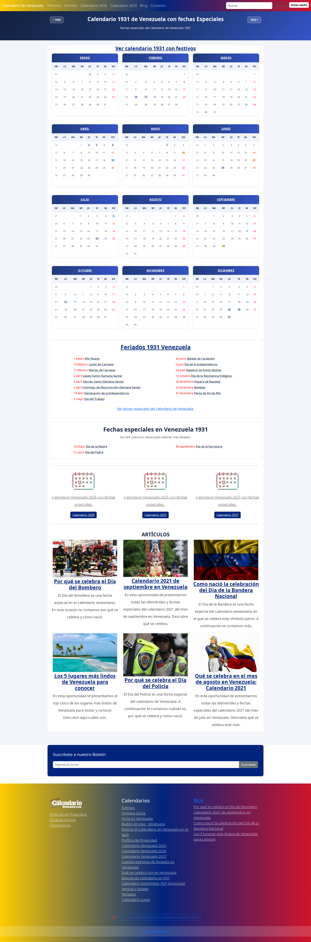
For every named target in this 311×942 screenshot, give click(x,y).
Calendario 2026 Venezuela (155, 931)
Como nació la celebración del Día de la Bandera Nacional (226, 590)
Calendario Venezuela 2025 (144, 845)
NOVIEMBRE (155, 271)
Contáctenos (60, 825)
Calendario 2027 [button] (227, 515)
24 (223, 167)
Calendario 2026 (93, 5)
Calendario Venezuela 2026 (144, 851)
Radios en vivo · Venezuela (143, 824)
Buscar (280, 6)
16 (136, 97)
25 (239, 309)
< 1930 (57, 19)
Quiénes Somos (63, 819)
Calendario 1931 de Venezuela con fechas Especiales (155, 19)
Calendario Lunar (136, 899)
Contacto (157, 5)
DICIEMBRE (226, 271)
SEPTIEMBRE (226, 200)
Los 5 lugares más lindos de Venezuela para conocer (85, 681)
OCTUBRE (85, 271)
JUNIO (226, 129)
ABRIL (84, 129)
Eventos (71, 5)
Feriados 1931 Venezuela (156, 347)
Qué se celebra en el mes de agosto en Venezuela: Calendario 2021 (226, 681)
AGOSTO (155, 200)
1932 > (254, 19)
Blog (143, 5)
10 (183, 152)
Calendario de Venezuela (22, 5)
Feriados (54, 5)
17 (146, 97)
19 (113, 160)
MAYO (155, 129)
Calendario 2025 (123, 5)
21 (254, 160)
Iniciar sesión (299, 5)
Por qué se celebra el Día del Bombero (85, 584)
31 (229, 317)
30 (223, 246)
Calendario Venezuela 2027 (144, 856)
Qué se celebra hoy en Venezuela (149, 872)
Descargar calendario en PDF (146, 878)
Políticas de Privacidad (68, 814)
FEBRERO (155, 58)
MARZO (226, 58)
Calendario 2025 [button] (155, 515)
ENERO (85, 58)
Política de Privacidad (139, 840)
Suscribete (248, 765)
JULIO (85, 200)
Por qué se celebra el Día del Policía (155, 683)
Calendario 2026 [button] (83, 515)
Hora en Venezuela (137, 818)
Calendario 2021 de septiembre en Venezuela (156, 583)
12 (65, 301)
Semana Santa (133, 813)
